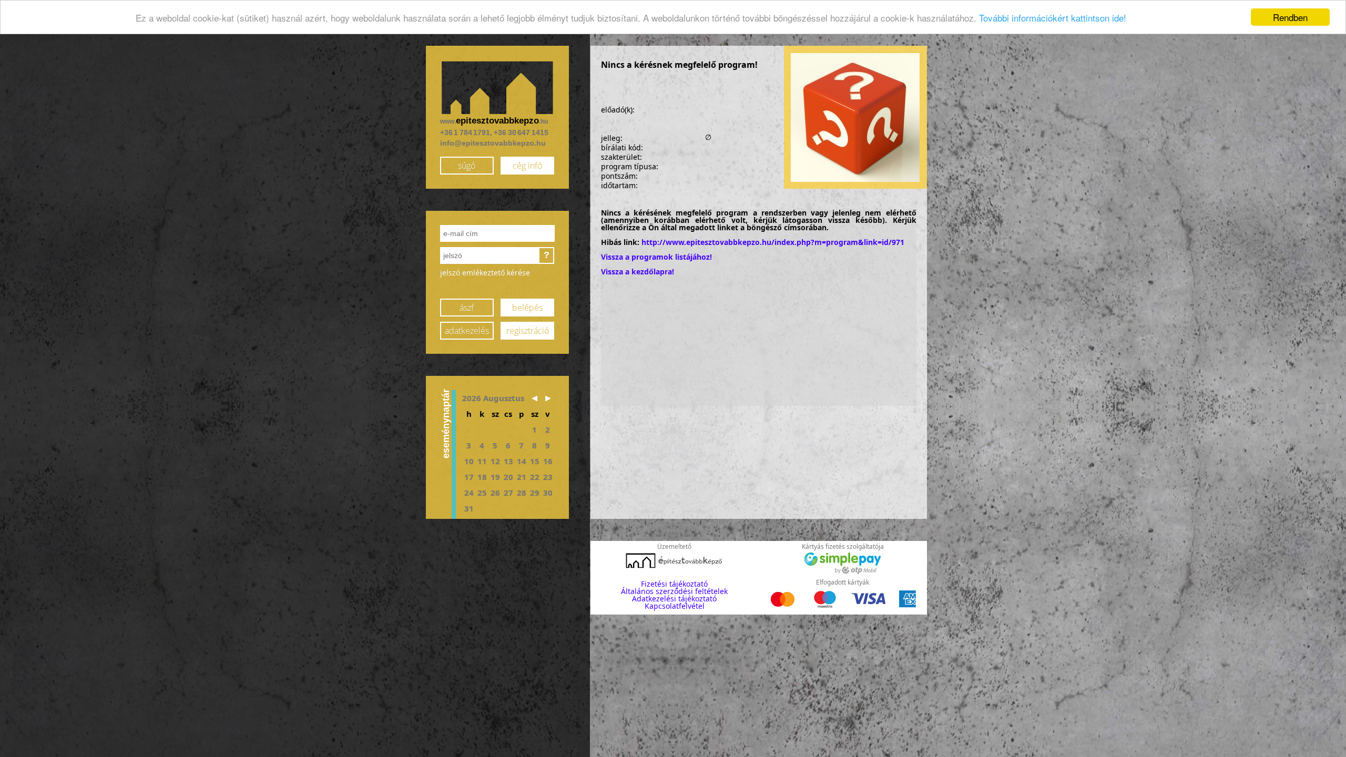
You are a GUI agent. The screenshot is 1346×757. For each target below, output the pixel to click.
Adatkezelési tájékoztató (674, 598)
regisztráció (527, 330)
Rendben (1290, 17)
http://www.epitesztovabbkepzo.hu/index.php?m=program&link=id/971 (772, 242)
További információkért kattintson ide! (1052, 17)
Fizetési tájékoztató (674, 584)
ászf (467, 307)
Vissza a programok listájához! (656, 257)
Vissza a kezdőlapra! (637, 272)
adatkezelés (467, 330)
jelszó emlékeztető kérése (485, 273)
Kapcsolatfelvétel (675, 606)
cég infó (527, 165)
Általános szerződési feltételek (674, 591)
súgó (466, 165)
